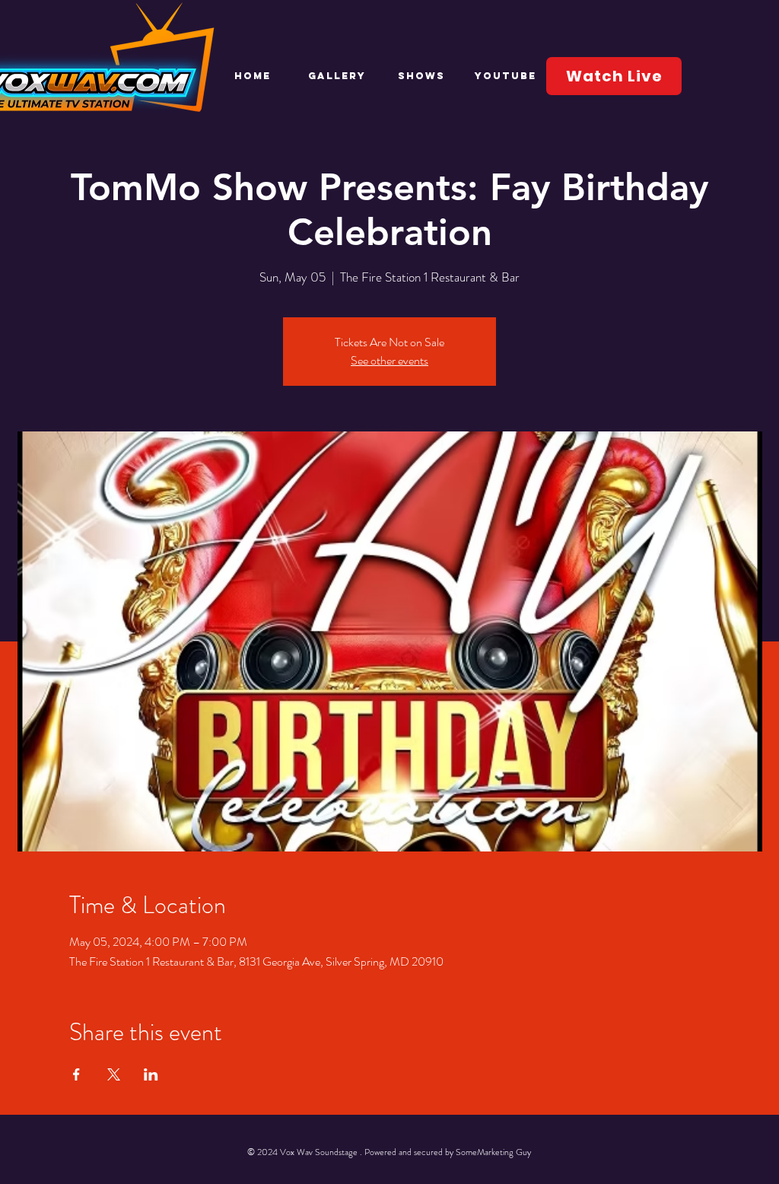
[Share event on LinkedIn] (151, 1074)
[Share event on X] (114, 1074)
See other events (389, 360)
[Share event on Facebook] (76, 1074)
